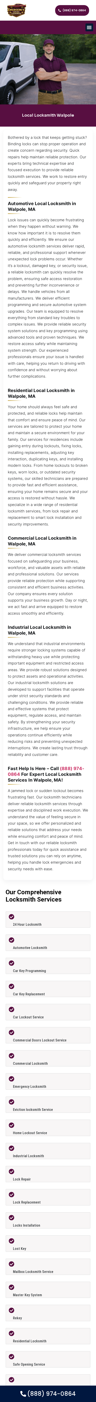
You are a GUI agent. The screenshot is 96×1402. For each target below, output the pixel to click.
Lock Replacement (27, 1202)
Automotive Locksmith (30, 948)
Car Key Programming (29, 971)
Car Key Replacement (29, 994)
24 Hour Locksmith (27, 924)
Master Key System (27, 1295)
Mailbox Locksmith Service (33, 1272)
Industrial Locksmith (28, 1156)
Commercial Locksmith (30, 1063)
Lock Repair (22, 1179)
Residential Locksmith (29, 1341)
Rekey (17, 1318)
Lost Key (19, 1249)
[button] (89, 27)
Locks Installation (26, 1225)
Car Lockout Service (28, 1017)
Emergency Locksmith (29, 1086)
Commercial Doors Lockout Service (40, 1040)
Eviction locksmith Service (33, 1110)
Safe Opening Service (29, 1364)
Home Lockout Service (30, 1133)
